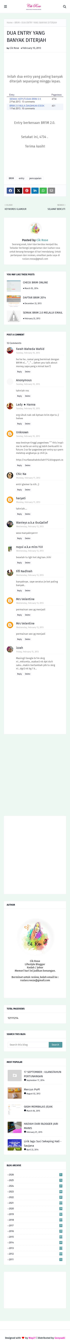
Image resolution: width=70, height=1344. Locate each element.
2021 (35, 1202)
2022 (35, 1197)
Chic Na (21, 474)
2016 (35, 1231)
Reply (19, 372)
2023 (35, 1191)
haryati (21, 498)
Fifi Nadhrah (24, 571)
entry (21, 178)
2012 (35, 1253)
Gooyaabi (60, 1337)
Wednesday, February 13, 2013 (29, 526)
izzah (19, 648)
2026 (35, 1174)
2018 (35, 1219)
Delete (27, 372)
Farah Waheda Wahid (30, 349)
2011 (35, 1259)
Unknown (22, 432)
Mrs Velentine (25, 599)
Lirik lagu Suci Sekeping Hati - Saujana (42, 1143)
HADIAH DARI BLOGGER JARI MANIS (41, 1126)
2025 (35, 1180)
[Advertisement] (35, 776)
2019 (35, 1214)
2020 (35, 1208)
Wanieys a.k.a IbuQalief (32, 522)
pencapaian (35, 178)
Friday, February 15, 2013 (27, 652)
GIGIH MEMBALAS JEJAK (38, 1106)
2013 (35, 1248)
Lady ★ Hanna (25, 404)
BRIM (17, 22)
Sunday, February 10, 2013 (28, 353)
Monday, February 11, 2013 (28, 478)
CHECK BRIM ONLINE (35, 282)
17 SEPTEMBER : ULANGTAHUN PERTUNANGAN (42, 1074)
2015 (35, 1236)
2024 (35, 1185)
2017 (35, 1225)
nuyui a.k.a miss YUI (29, 547)
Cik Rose (14, 48)
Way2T (32, 1337)
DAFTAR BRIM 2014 (34, 297)
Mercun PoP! (32, 1089)
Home (10, 22)
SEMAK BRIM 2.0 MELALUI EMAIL (43, 312)
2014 (35, 1242)
